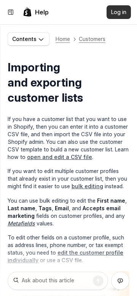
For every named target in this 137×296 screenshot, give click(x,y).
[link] (36, 12)
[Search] (98, 281)
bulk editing (87, 186)
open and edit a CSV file (59, 157)
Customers (92, 39)
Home (63, 39)
